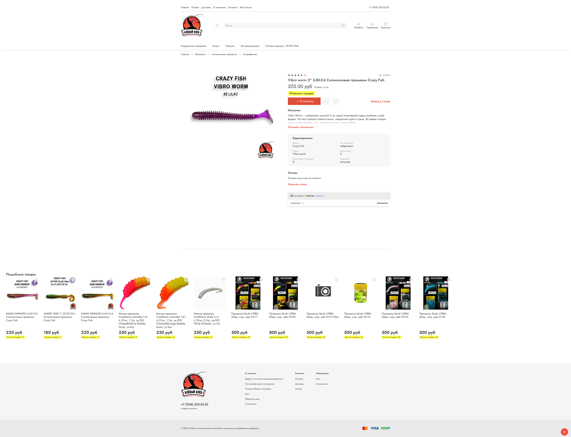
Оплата (195, 7)
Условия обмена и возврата (258, 388)
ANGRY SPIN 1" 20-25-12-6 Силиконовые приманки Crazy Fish (59, 317)
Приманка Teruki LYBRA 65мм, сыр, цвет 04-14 (357, 315)
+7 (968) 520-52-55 (379, 7)
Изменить (319, 195)
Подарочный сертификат (193, 46)
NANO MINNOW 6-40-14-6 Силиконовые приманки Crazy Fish (97, 317)
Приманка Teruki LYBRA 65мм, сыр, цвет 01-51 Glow (322, 315)
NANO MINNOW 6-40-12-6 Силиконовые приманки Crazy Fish (22, 317)
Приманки (200, 54)
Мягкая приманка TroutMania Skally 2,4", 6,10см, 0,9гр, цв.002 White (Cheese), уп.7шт (207, 319)
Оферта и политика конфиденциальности (264, 378)
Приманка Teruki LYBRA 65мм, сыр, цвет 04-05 (395, 315)
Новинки (229, 46)
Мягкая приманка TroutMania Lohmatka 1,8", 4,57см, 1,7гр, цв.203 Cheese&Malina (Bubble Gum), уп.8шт (133, 320)
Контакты (232, 7)
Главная (185, 7)
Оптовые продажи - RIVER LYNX (282, 46)
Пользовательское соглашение (259, 383)
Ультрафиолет (250, 54)
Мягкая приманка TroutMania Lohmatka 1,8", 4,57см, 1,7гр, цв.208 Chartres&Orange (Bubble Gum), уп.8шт (171, 320)
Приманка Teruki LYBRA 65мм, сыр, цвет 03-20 (282, 315)
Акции (215, 46)
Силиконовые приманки (224, 54)
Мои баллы (246, 7)
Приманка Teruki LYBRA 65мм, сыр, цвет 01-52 (432, 315)
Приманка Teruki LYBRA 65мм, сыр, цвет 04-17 (244, 315)
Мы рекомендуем (250, 46)
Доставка (206, 7)
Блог (247, 393)
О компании (219, 7)
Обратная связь (252, 398)
